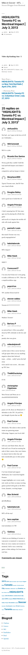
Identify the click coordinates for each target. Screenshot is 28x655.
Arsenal (20, 581)
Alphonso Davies (12, 581)
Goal (8, 592)
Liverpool (10, 598)
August (24, 581)
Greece (5, 626)
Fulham (5, 592)
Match (15, 598)
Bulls (3, 585)
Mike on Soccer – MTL (11, 3)
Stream (18, 606)
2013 (5, 69)
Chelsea (6, 623)
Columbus (7, 588)
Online (3, 602)
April (18, 581)
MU (4, 629)
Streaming (22, 606)
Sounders (4, 606)
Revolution (12, 602)
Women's (21, 609)
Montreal (4, 71)
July (21, 69)
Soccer (6, 67)
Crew (17, 588)
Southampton (9, 606)
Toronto (10, 71)
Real (5, 635)
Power (6, 602)
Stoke (14, 606)
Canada (8, 585)
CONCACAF (12, 588)
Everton (20, 588)
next (24, 598)
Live (6, 599)
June (3, 598)
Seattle (16, 602)
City (3, 588)
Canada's (15, 585)
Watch (17, 609)
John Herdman (9, 595)
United (14, 609)
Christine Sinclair (20, 585)
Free (2, 592)
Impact (17, 69)
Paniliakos (7, 632)
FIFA (24, 588)
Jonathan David (17, 595)
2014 (7, 581)
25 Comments (8, 34)
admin (5, 32)
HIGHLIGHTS (11, 69)
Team (3, 609)
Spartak (6, 639)
